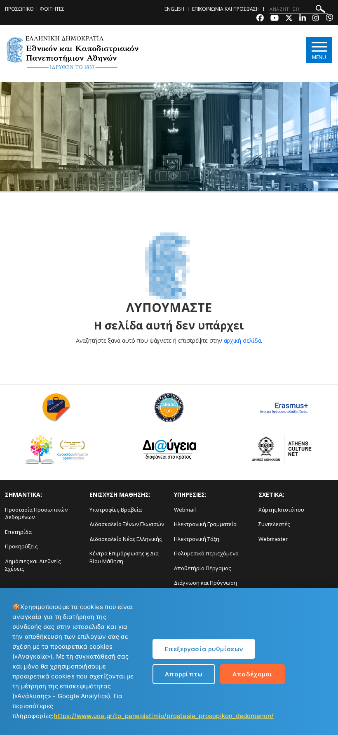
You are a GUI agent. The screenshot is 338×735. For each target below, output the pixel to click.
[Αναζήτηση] (320, 10)
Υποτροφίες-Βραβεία (115, 509)
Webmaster (273, 539)
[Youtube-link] (274, 18)
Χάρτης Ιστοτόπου (281, 509)
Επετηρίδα (18, 532)
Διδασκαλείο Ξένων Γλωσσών (126, 524)
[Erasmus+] (282, 410)
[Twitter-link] (289, 18)
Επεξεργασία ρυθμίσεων (204, 649)
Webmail (185, 509)
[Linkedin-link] (302, 18)
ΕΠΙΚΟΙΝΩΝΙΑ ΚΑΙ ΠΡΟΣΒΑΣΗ (226, 8)
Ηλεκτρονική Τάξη (196, 539)
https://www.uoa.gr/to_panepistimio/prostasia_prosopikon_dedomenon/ (164, 716)
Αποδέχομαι (252, 674)
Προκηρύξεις (21, 546)
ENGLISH (174, 8)
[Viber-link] (329, 18)
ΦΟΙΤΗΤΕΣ (52, 8)
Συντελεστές (274, 524)
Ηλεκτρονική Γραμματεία (205, 524)
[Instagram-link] (315, 18)
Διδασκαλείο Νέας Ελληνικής (125, 539)
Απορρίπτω (184, 674)
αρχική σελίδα (242, 340)
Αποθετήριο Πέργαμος (202, 568)
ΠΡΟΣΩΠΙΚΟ (19, 8)
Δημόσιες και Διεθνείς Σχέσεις (33, 565)
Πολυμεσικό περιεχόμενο (206, 553)
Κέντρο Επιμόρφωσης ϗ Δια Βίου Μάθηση (124, 557)
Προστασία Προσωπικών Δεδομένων (36, 513)
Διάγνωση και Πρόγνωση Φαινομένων (205, 586)
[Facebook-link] (260, 18)
